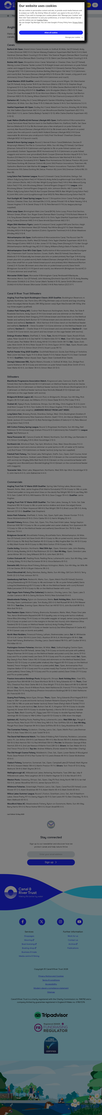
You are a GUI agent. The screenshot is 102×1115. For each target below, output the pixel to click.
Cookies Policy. (42, 20)
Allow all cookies (51, 32)
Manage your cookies (72, 37)
